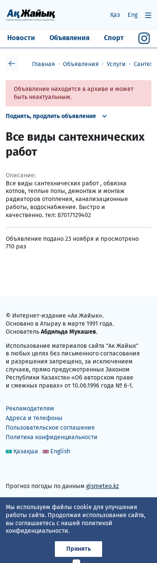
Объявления (70, 38)
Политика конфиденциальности (52, 437)
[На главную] (30, 14)
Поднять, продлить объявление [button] (51, 116)
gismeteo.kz (102, 486)
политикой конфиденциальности (59, 527)
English (60, 451)
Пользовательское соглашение (50, 427)
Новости (21, 38)
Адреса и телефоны (34, 418)
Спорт (114, 38)
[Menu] (148, 15)
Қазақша (25, 451)
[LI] (22, 470)
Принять (78, 548)
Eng (133, 14)
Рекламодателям (30, 408)
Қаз (115, 14)
